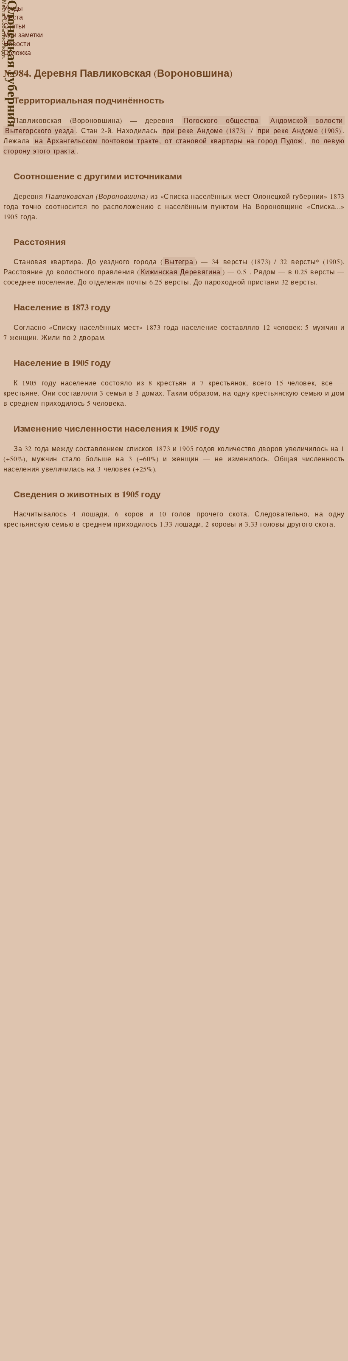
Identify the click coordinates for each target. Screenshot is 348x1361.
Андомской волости (306, 120)
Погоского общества (221, 120)
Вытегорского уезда (39, 130)
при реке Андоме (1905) (299, 130)
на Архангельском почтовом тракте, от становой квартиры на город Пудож (169, 140)
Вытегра (179, 261)
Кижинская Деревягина (180, 271)
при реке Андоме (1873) (206, 130)
